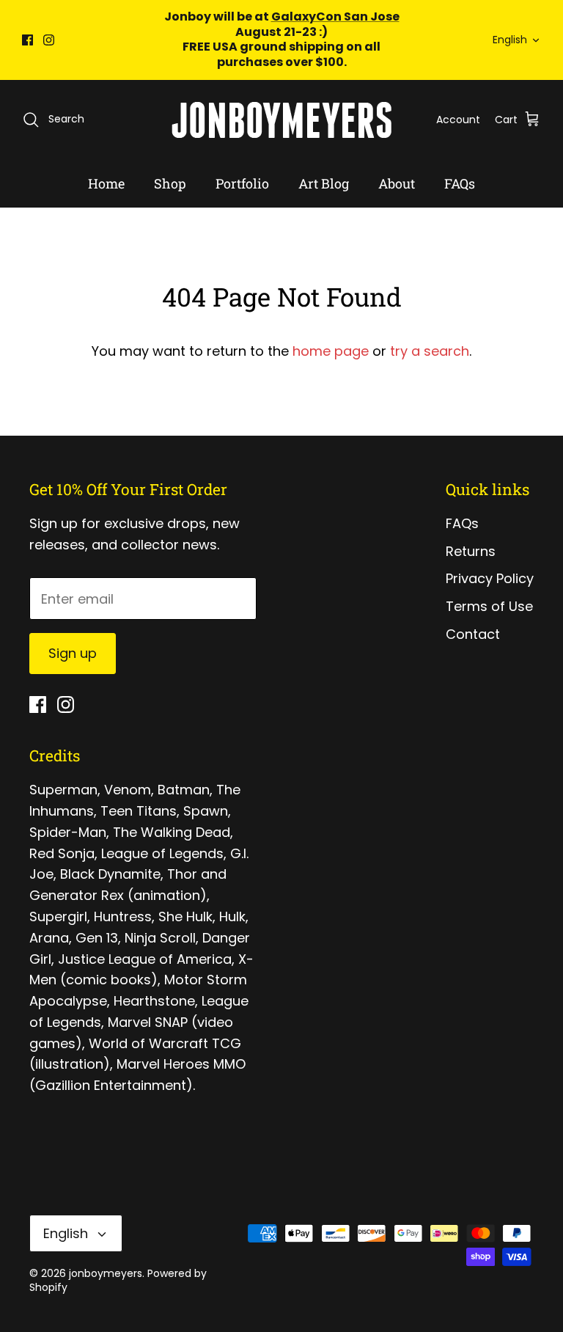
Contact (473, 634)
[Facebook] (27, 39)
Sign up (72, 653)
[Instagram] (48, 39)
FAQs (459, 183)
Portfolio (242, 183)
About (396, 183)
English (510, 39)
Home (106, 183)
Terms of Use (489, 606)
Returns (471, 551)
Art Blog (323, 183)
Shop (170, 183)
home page (330, 351)
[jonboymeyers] (281, 120)
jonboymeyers (105, 1273)
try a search (429, 351)
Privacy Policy (490, 578)
